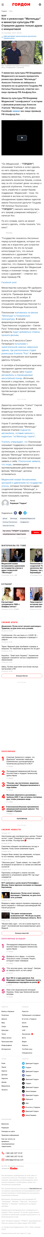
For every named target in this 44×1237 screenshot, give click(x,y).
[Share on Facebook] (15, 513)
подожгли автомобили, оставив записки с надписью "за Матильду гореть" (18, 433)
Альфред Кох (24, 522)
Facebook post (9, 282)
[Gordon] (21, 5)
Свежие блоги (9, 622)
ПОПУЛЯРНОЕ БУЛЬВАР (13, 939)
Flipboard (29, 1099)
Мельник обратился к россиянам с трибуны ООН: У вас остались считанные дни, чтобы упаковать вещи (24, 797)
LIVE (23, 1030)
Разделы (25, 1007)
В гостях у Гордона (29, 1019)
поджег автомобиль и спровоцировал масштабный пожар (17, 375)
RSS (27, 1103)
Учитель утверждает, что (14, 442)
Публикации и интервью (31, 1015)
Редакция (5, 1128)
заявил (16, 111)
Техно (3, 1034)
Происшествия (7, 1041)
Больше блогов (22, 676)
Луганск (4, 1090)
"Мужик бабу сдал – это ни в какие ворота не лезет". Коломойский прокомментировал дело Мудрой (20, 926)
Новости (4, 1007)
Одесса (4, 1071)
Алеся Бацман (31, 1091)
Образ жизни (6, 1038)
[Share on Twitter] (20, 513)
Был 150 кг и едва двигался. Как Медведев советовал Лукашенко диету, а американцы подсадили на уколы (23, 980)
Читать (36, 532)
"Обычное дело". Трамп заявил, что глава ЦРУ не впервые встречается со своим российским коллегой (21, 864)
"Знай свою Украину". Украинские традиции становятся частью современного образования (19, 657)
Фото (24, 1038)
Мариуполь (5, 1086)
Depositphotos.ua (35, 1188)
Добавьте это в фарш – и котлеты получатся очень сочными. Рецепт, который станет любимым (21, 958)
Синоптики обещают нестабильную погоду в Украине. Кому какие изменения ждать (20, 847)
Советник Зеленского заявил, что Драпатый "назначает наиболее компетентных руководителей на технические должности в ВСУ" (20, 760)
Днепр (3, 1082)
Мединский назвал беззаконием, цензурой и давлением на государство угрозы (21, 482)
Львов (3, 1067)
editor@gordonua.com (14, 1160)
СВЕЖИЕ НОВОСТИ (11, 829)
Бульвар (6, 584)
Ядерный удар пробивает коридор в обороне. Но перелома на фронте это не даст (20, 647)
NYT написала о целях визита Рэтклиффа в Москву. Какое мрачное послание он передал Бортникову (21, 885)
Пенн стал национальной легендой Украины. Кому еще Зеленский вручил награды (22, 992)
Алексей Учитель (8, 525)
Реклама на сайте (8, 1131)
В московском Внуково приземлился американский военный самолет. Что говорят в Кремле (22, 809)
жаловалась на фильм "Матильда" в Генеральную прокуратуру (19, 315)
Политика (5, 1015)
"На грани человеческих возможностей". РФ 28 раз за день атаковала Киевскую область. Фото (26, 915)
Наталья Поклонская (10, 522)
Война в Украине (7, 1011)
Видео (24, 1041)
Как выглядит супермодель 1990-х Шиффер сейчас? (10, 604)
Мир (10, 11)
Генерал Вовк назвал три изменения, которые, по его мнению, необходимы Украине (20, 855)
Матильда (13, 518)
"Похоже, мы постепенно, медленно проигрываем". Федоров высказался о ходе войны (23, 785)
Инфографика (6, 1045)
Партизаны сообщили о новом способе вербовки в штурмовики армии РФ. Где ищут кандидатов (20, 875)
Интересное (6, 1049)
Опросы (25, 1045)
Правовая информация (10, 1135)
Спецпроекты (27, 1053)
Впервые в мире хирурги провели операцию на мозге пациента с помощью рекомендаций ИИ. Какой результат (21, 905)
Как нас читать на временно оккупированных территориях (8, 1142)
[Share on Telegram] (25, 513)
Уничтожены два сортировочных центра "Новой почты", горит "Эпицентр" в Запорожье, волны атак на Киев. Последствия (21, 838)
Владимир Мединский (27, 518)
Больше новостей (22, 933)
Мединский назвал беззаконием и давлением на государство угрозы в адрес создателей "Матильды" (13, 568)
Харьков (4, 1078)
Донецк (4, 1075)
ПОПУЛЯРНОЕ (8, 751)
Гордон (4, 11)
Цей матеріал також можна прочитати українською (20, 37)
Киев (3, 1063)
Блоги (24, 1023)
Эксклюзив (26, 1034)
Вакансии (5, 1124)
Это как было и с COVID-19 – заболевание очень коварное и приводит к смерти (19, 637)
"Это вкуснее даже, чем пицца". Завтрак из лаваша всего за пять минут (23, 969)
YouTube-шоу (27, 1049)
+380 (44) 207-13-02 (14, 1156)
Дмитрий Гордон (32, 1063)
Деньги (4, 1019)
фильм (5, 518)
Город (3, 1059)
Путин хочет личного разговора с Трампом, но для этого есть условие (21, 627)
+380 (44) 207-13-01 (13, 1153)
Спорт (3, 1026)
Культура (4, 1030)
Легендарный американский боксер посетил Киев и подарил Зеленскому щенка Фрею (21, 773)
